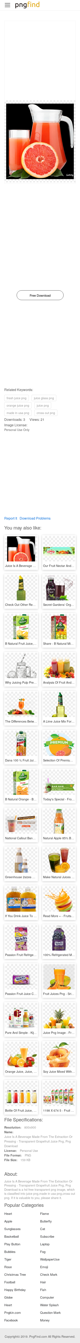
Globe (8, 1297)
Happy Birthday (15, 1289)
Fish (43, 1289)
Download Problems (35, 518)
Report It (10, 518)
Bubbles (10, 1251)
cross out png (46, 413)
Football (9, 1282)
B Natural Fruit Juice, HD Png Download (32, 643)
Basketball (11, 1236)
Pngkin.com (12, 1312)
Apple (8, 1221)
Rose (8, 1267)
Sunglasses (12, 1228)
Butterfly (46, 1221)
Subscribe (47, 1236)
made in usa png (18, 413)
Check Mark (48, 1274)
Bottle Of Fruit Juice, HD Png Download (31, 1110)
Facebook (11, 1320)
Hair (43, 1282)
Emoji (44, 1267)
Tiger (7, 1259)
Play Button (12, 1244)
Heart (8, 1213)
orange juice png (18, 405)
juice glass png (44, 398)
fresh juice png (16, 398)
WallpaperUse (50, 1259)
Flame (44, 1213)
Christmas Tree (15, 1274)
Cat (42, 1228)
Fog (42, 1251)
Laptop (44, 1244)
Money (45, 1320)
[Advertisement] (40, 60)
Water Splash (49, 1305)
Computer (47, 1297)
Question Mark (50, 1312)
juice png (43, 405)
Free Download (40, 295)
